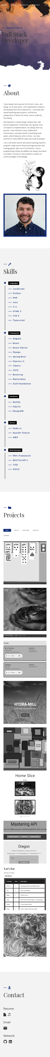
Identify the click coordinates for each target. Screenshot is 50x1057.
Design (26, 530)
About (5, 5)
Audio (35, 530)
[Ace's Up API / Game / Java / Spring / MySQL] (25, 562)
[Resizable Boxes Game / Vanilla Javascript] (25, 748)
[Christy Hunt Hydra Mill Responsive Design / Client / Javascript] (25, 702)
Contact (36, 5)
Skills (14, 5)
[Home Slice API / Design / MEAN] (25, 795)
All (7, 530)
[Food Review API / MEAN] (25, 888)
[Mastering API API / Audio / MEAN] (25, 842)
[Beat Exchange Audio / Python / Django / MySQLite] (25, 655)
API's (17, 530)
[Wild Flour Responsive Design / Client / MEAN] (25, 609)
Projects (24, 5)
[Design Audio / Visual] (25, 935)
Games (7, 535)
